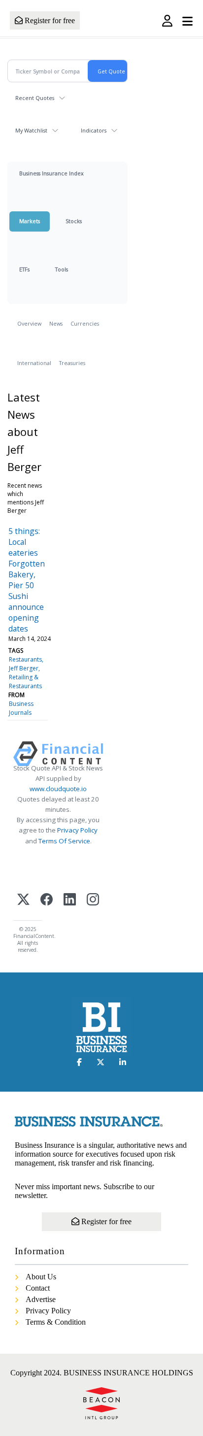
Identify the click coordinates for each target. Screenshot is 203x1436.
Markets (29, 221)
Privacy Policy (77, 830)
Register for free (49, 20)
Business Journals (21, 708)
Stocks (74, 221)
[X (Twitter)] (23, 900)
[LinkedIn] (70, 900)
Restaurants (25, 659)
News (56, 323)
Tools (61, 269)
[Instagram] (93, 900)
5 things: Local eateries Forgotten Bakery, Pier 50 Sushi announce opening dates (26, 580)
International (34, 363)
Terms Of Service (64, 840)
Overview (29, 323)
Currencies (84, 323)
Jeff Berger (23, 668)
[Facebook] (46, 900)
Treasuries (72, 363)
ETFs (24, 269)
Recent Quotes (34, 97)
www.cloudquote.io (58, 788)
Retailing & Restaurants (25, 681)
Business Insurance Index (51, 173)
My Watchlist (31, 130)
